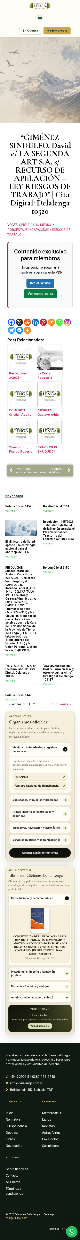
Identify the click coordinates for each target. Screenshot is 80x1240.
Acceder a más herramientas (40, 852)
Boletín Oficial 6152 (18, 506)
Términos (54, 1228)
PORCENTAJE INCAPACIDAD (28, 230)
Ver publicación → (40, 1026)
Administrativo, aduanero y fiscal (32, 997)
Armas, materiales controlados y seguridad (33, 813)
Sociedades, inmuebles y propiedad (35, 799)
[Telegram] (11, 330)
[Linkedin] (35, 322)
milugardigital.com (16, 1218)
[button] (40, 17)
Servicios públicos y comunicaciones (36, 839)
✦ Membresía (57, 30)
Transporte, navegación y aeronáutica (36, 827)
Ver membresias (40, 294)
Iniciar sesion (40, 283)
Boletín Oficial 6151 (56, 506)
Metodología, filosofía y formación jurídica (33, 973)
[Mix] (51, 322)
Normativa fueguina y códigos (30, 986)
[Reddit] (27, 322)
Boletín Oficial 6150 (56, 567)
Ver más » (11, 510)
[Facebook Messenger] (19, 330)
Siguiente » (61, 704)
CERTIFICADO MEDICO (35, 225)
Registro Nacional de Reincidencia (40, 785)
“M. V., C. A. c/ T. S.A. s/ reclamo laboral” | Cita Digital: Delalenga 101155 (20, 671)
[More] (27, 330)
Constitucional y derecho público (32, 898)
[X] (19, 322)
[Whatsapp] (59, 322)
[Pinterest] (43, 322)
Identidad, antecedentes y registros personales (35, 749)
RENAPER (40, 777)
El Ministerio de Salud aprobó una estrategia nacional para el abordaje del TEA (20, 546)
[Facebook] (11, 322)
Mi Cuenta (30, 30)
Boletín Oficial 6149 (18, 695)
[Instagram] (67, 322)
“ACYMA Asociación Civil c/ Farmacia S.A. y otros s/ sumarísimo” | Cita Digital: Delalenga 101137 (58, 672)
